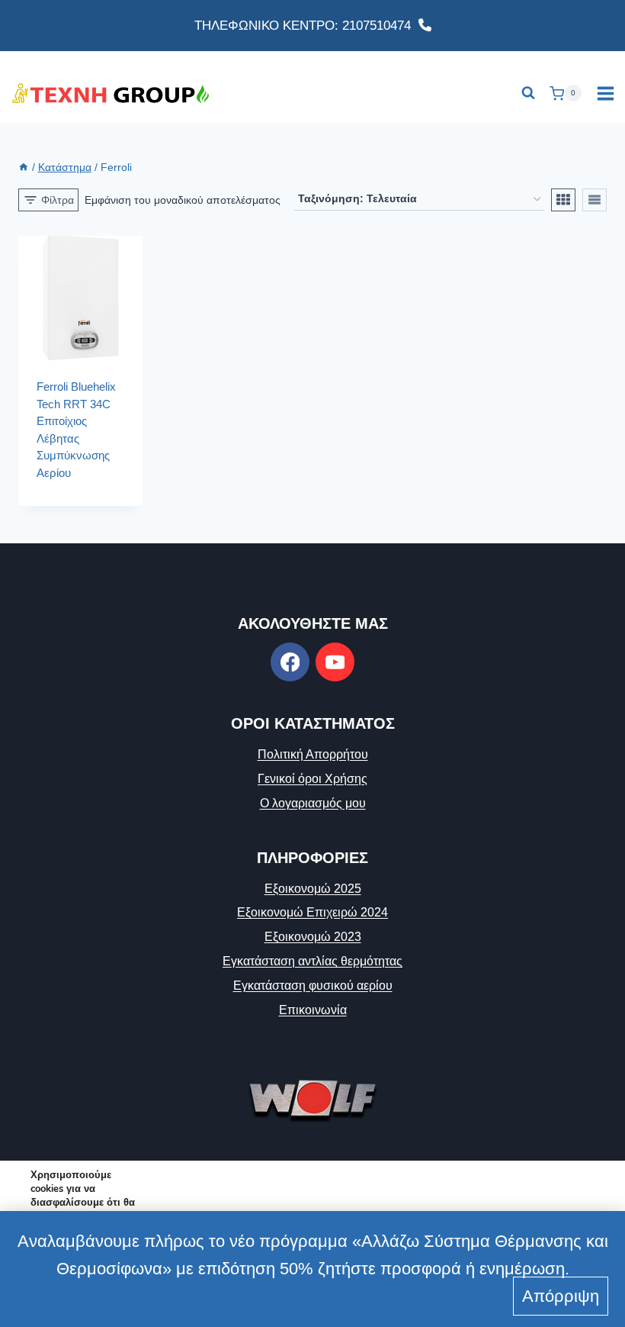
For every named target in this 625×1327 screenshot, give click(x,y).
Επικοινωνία (313, 1009)
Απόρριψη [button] (560, 1296)
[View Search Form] (528, 93)
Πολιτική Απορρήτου (313, 754)
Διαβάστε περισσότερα (74, 492)
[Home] (23, 167)
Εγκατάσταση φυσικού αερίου (313, 985)
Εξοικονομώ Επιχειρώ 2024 (312, 912)
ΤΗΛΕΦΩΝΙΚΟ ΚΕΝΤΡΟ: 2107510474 (306, 25)
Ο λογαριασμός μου (313, 803)
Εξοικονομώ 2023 (312, 936)
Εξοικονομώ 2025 (312, 888)
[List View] (594, 199)
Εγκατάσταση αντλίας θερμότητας (312, 961)
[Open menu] (605, 93)
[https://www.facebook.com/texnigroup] (290, 662)
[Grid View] (563, 199)
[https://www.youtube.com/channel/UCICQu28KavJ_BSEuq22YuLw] (335, 662)
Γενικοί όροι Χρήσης (312, 778)
